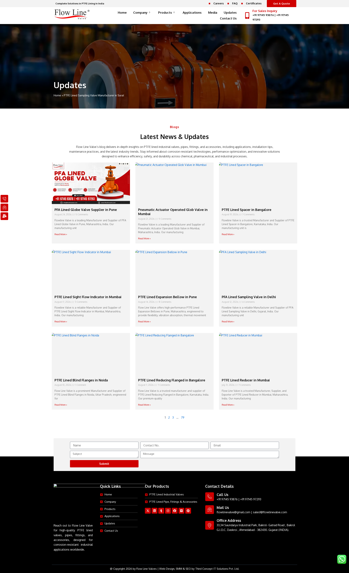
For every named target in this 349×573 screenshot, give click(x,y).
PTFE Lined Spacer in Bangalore (246, 210)
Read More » (61, 234)
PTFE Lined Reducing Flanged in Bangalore (171, 380)
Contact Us (228, 18)
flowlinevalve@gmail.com (233, 512)
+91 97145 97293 (250, 499)
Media (212, 12)
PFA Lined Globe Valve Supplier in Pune (86, 210)
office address (229, 520)
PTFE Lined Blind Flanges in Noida (81, 380)
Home (122, 12)
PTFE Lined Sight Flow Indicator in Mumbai (88, 297)
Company (140, 12)
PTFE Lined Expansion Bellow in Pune (167, 297)
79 (182, 417)
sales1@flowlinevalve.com (270, 512)
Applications (192, 12)
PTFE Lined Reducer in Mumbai (246, 380)
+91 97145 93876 (263, 15)
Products (165, 12)
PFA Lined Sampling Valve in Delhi (249, 297)
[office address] (209, 525)
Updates (230, 12)
